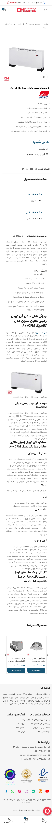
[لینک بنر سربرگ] (26, 3)
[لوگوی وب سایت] (26, 10)
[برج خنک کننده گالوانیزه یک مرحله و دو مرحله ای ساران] (16, 646)
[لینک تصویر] (43, 775)
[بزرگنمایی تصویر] (44, 77)
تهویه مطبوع (34, 24)
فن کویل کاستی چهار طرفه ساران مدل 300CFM (36, 661)
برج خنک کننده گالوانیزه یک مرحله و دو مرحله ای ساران (16, 661)
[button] (47, 655)
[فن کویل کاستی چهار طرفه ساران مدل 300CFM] (36, 646)
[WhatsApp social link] (27, 169)
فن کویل (20, 24)
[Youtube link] (31, 169)
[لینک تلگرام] (23, 169)
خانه (46, 24)
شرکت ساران (41, 332)
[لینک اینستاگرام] (36, 169)
